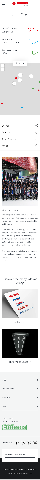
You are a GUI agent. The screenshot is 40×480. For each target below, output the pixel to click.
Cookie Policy (27, 473)
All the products (8, 389)
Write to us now (10, 421)
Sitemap (10, 473)
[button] (22, 107)
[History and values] (20, 346)
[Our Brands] (20, 306)
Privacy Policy (18, 473)
